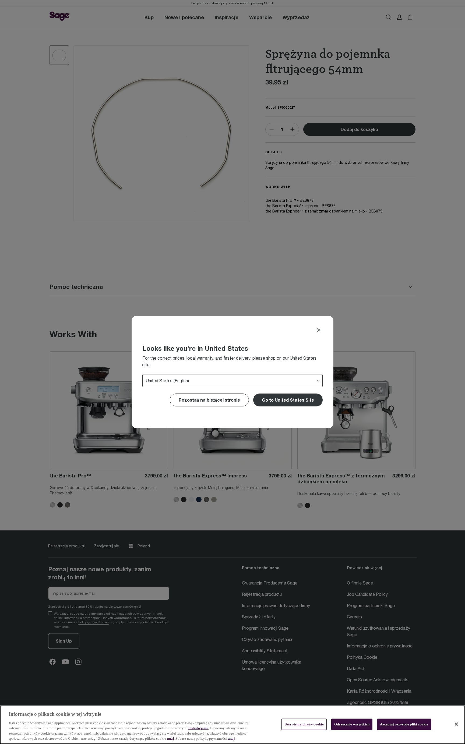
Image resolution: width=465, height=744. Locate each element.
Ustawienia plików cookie (304, 724)
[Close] (319, 330)
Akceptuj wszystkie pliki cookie (404, 724)
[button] (288, 400)
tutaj (170, 738)
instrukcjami (198, 728)
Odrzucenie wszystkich (351, 724)
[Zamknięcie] (456, 724)
